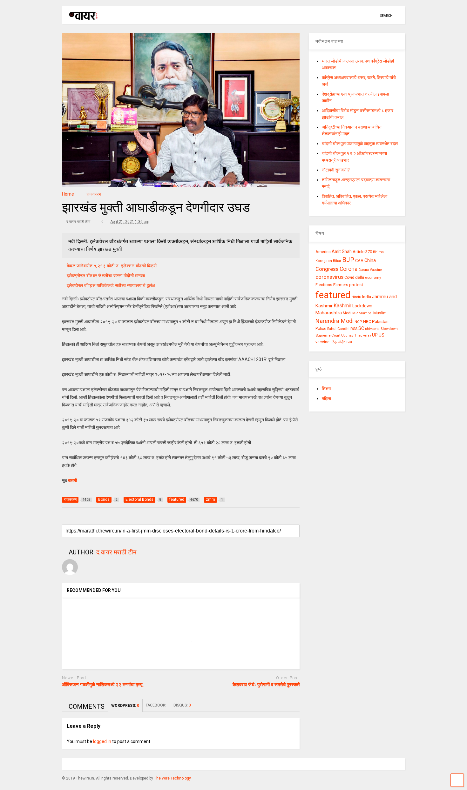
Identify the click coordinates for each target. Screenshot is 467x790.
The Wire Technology (172, 778)
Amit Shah (342, 251)
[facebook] (373, 15)
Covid (349, 277)
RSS (353, 328)
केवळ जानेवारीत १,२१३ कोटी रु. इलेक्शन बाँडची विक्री (112, 265)
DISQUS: (182, 705)
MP (355, 313)
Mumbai (365, 313)
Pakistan (380, 321)
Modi (347, 313)
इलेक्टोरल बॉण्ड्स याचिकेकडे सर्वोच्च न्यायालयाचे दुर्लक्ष (111, 285)
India (366, 296)
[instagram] (363, 15)
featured (332, 295)
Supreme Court (327, 335)
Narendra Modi (334, 321)
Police (320, 328)
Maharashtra (328, 313)
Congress (327, 269)
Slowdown (389, 329)
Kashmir (342, 306)
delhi (359, 277)
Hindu (356, 297)
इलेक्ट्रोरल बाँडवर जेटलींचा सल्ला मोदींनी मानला (106, 275)
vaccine (322, 342)
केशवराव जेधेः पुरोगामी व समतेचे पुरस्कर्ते (266, 684)
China (370, 260)
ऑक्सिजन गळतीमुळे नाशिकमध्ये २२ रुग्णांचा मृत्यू (102, 684)
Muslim (380, 313)
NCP (358, 322)
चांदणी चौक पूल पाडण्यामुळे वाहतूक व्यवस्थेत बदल (360, 143)
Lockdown (362, 305)
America (323, 251)
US (381, 335)
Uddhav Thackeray (356, 335)
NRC (367, 321)
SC (361, 328)
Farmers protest (348, 284)
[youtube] (343, 15)
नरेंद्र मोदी (336, 342)
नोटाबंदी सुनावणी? (336, 169)
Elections (323, 285)
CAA (359, 260)
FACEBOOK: (156, 705)
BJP (348, 260)
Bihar (337, 261)
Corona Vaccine (370, 270)
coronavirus (329, 277)
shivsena (372, 329)
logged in (102, 741)
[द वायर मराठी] (80, 18)
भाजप (348, 342)
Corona (348, 269)
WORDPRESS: (125, 705)
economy (373, 277)
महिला (326, 398)
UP (375, 335)
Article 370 (362, 251)
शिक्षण (326, 388)
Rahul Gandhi (338, 329)
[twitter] (353, 15)
